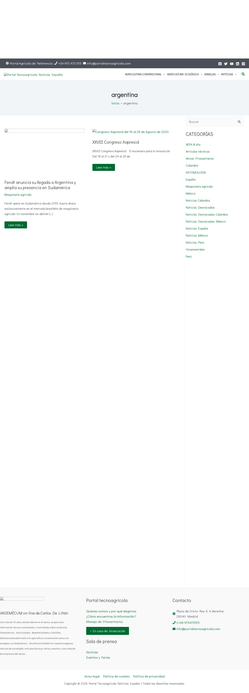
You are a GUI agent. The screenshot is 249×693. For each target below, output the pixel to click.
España (191, 179)
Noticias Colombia (198, 200)
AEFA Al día (193, 144)
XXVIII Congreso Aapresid (115, 142)
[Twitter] (226, 64)
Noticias (92, 652)
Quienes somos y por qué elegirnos (111, 611)
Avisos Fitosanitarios (200, 158)
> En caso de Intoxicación (107, 631)
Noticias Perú (195, 242)
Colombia (192, 165)
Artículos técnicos (198, 151)
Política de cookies (116, 676)
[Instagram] (243, 64)
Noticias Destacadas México (206, 221)
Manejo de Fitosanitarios (104, 621)
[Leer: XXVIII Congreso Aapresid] (130, 131)
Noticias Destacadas (200, 207)
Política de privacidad (149, 676)
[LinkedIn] (237, 64)
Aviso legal (92, 676)
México (190, 193)
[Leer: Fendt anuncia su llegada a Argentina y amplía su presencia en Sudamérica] (44, 151)
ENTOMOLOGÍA (196, 172)
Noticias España (197, 228)
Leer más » (16, 224)
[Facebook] (220, 64)
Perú (189, 256)
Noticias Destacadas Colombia (207, 214)
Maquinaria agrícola (17, 194)
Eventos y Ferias (98, 657)
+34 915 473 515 (69, 63)
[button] (163, 74)
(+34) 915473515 (188, 622)
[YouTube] (231, 64)
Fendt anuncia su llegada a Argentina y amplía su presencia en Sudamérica (40, 184)
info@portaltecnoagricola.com (109, 63)
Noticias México (197, 235)
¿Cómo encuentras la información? (111, 616)
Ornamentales (195, 249)
